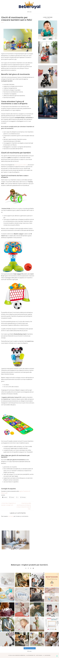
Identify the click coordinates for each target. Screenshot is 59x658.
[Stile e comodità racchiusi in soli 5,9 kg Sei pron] (37, 580)
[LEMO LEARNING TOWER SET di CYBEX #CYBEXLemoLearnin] (7, 609)
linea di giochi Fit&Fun (20, 164)
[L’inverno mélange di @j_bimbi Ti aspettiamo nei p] (37, 624)
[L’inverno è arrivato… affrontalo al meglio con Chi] (22, 609)
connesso (10, 516)
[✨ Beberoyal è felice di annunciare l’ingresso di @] (7, 580)
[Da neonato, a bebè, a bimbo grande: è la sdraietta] (22, 639)
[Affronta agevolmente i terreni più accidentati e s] (7, 624)
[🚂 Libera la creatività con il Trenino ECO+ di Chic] (37, 639)
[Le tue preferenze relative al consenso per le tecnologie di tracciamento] (57, 656)
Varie (2, 22)
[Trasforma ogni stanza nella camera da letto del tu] (37, 595)
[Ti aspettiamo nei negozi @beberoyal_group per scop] (37, 609)
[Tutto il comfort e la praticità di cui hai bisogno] (22, 580)
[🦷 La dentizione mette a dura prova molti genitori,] (7, 595)
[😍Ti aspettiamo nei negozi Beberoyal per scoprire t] (22, 624)
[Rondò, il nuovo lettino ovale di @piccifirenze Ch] (22, 595)
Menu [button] (30, 11)
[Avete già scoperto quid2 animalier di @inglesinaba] (7, 639)
